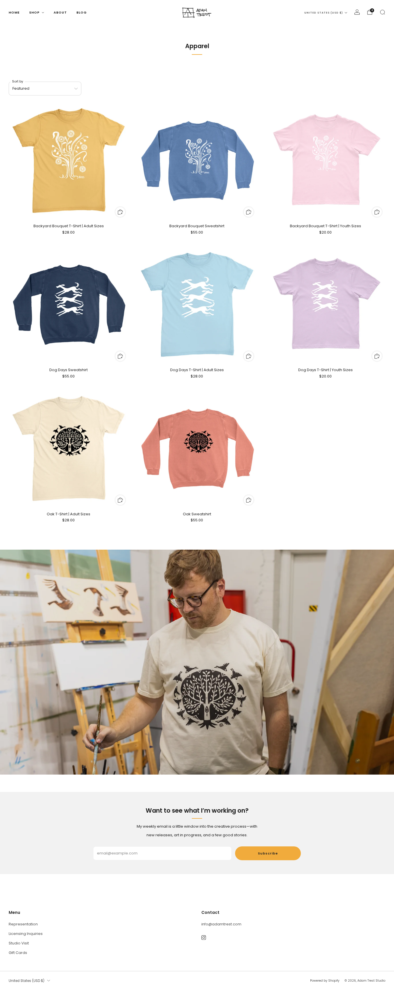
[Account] (357, 12)
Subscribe (268, 853)
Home (14, 12)
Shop (34, 12)
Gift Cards (18, 952)
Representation (23, 924)
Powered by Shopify (324, 980)
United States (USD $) (323, 12)
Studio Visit (19, 943)
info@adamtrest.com (221, 924)
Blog (81, 12)
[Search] (382, 12)
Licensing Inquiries (26, 933)
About (60, 12)
